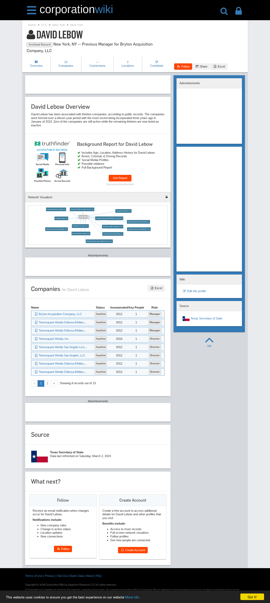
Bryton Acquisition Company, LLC (81, 233)
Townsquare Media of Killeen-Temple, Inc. (138, 222)
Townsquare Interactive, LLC (123, 210)
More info (132, 596)
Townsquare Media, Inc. (61, 218)
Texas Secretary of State (206, 318)
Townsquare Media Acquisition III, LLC (113, 226)
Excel (221, 66)
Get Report (120, 178)
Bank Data (77, 575)
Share (203, 66)
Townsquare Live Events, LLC (80, 226)
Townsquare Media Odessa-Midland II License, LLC (109, 218)
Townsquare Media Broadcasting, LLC (113, 233)
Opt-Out (62, 575)
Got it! (252, 596)
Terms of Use (33, 575)
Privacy (50, 575)
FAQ (99, 575)
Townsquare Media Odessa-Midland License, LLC (99, 241)
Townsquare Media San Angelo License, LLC (82, 209)
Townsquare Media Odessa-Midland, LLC (56, 229)
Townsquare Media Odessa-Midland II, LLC (139, 229)
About (89, 575)
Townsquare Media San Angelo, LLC (56, 209)
